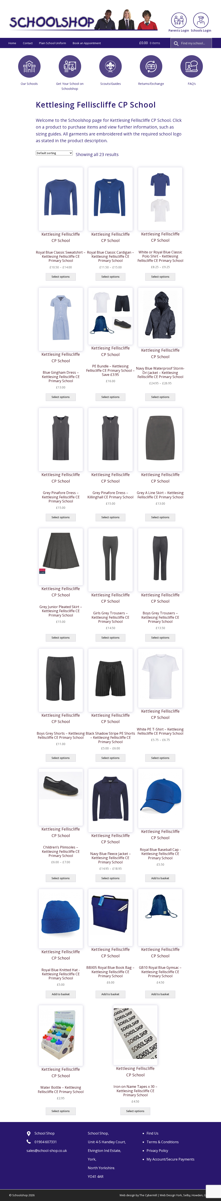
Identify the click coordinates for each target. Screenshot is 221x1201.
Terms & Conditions (163, 1142)
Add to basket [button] (160, 878)
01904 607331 (46, 1142)
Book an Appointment (87, 43)
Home (12, 43)
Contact (28, 43)
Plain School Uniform (52, 43)
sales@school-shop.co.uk (47, 1150)
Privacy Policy (157, 1150)
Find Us (152, 1133)
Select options (61, 277)
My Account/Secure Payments (170, 1159)
